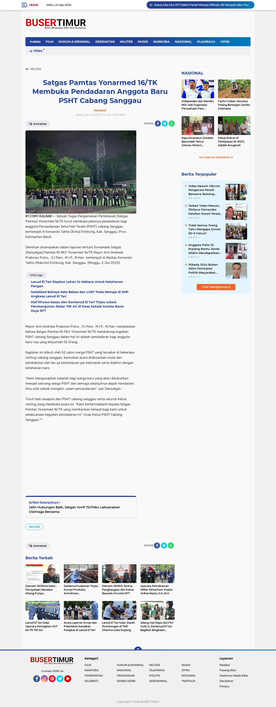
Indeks (35, 42)
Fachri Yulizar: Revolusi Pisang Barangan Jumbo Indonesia (234, 105)
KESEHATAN (105, 42)
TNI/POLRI (188, 681)
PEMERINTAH (94, 675)
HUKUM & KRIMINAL (74, 42)
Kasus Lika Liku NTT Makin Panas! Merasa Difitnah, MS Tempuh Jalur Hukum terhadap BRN (202, 4)
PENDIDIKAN (126, 675)
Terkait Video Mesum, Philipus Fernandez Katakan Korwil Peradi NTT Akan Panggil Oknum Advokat (204, 210)
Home (33, 5)
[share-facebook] (158, 123)
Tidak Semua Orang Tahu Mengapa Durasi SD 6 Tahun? (204, 229)
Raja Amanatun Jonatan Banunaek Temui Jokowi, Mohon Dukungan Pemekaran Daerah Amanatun (197, 141)
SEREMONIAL (158, 681)
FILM (49, 42)
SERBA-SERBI (126, 681)
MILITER (126, 42)
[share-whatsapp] (172, 123)
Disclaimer (226, 681)
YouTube (70, 684)
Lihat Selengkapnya (215, 287)
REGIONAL (189, 675)
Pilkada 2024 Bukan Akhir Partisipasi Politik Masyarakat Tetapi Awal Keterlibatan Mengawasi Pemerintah (203, 268)
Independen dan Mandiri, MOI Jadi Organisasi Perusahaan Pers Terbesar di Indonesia (198, 105)
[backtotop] (138, 650)
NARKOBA (161, 42)
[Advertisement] (80, 452)
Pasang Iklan (228, 670)
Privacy (224, 686)
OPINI (225, 42)
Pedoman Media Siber (234, 675)
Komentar (40, 123)
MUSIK (143, 42)
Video (37, 51)
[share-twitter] (165, 123)
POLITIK (154, 675)
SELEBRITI (91, 681)
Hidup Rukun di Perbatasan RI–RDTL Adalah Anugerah (231, 141)
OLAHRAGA (206, 42)
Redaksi (225, 665)
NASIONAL (183, 42)
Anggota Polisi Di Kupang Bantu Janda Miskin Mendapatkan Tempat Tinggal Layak (204, 249)
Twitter (61, 684)
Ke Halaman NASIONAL (215, 157)
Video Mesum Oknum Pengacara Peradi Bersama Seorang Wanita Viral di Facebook (204, 190)
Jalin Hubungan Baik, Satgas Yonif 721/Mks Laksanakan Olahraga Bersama (74, 509)
